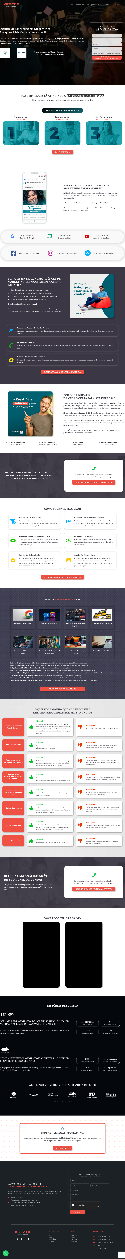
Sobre (51, 1237)
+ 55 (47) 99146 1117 (103, 1236)
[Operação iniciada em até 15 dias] (8, 1205)
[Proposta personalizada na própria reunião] (8, 1202)
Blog (107, 5)
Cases (100, 5)
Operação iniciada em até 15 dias (22, 1205)
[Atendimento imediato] (8, 1197)
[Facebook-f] (25, 1239)
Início (71, 5)
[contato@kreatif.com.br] (94, 1242)
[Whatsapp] (18, 1239)
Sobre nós (80, 5)
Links (73, 1231)
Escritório (98, 1231)
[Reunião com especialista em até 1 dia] (8, 1200)
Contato (115, 5)
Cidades (74, 1239)
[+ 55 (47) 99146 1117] (94, 1236)
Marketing (65, 1138)
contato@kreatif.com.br (105, 1242)
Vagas (73, 1237)
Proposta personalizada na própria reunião (25, 1203)
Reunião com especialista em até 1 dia (24, 1200)
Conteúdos (75, 1235)
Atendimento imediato (18, 1197)
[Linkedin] (28, 1239)
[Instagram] (21, 1239)
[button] (62, 110)
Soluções (91, 5)
